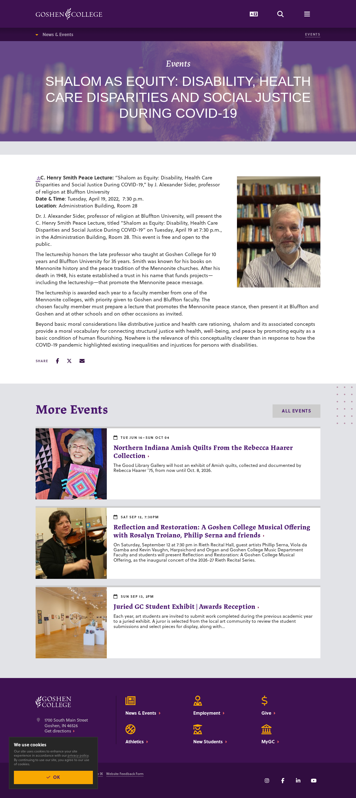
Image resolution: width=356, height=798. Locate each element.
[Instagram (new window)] (267, 780)
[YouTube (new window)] (313, 780)
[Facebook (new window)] (282, 780)
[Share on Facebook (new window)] (57, 360)
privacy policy (78, 755)
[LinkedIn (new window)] (298, 780)
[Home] (69, 14)
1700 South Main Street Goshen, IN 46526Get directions (66, 725)
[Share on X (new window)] (69, 360)
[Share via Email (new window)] (82, 360)
